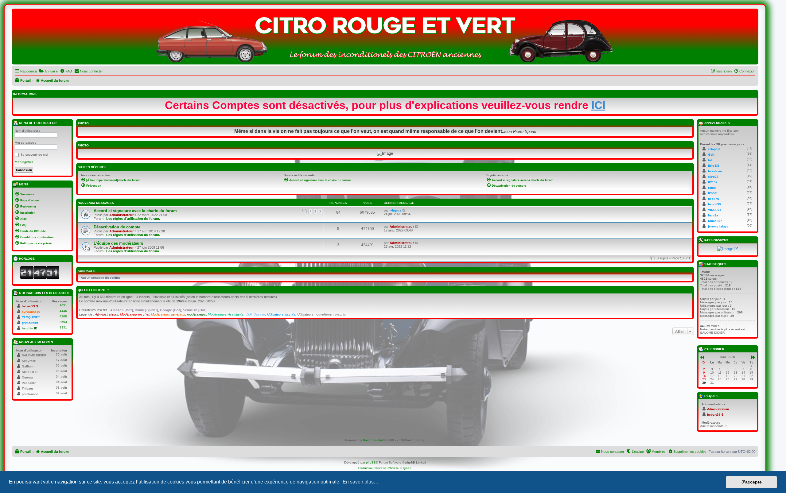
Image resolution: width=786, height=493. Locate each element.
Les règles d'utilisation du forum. (133, 218)
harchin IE (29, 328)
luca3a (713, 215)
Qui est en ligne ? (93, 290)
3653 (63, 322)
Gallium (27, 366)
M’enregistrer (24, 162)
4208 (63, 316)
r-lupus (395, 210)
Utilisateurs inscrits (281, 314)
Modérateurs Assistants (225, 314)
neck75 (713, 198)
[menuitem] (48, 71)
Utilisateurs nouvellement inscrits (321, 314)
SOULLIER (29, 372)
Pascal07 (29, 383)
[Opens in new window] (727, 249)
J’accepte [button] (751, 481)
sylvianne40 (31, 311)
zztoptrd (714, 149)
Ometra (27, 377)
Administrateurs (106, 314)
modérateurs (196, 314)
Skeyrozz (29, 361)
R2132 (713, 182)
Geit (711, 154)
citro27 (713, 176)
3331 (63, 327)
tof (710, 160)
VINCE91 (714, 210)
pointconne (30, 394)
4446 (63, 310)
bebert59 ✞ (30, 306)
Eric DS (713, 165)
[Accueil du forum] (385, 38)
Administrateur (121, 215)
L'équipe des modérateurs (118, 243)
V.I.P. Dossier (255, 314)
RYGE (712, 193)
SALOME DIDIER (34, 355)
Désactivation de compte (117, 227)
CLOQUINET (31, 317)
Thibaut (27, 388)
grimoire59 (30, 322)
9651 (63, 305)
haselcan (715, 171)
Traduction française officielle (378, 468)
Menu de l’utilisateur (37, 123)
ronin (712, 187)
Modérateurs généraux (168, 314)
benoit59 (714, 204)
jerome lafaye (718, 226)
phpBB (371, 462)
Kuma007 (715, 221)
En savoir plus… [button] (361, 481)
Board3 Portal (373, 440)
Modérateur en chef (134, 314)
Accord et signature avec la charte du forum (135, 210)
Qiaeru (407, 468)
